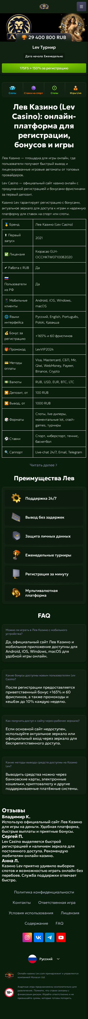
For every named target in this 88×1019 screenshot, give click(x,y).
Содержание (36, 923)
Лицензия (70, 912)
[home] (44, 6)
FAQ (59, 923)
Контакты (22, 902)
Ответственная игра (57, 902)
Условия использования (31, 912)
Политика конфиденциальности (44, 892)
